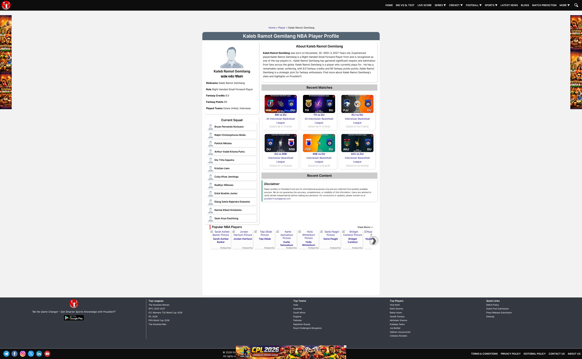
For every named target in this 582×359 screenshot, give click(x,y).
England (297, 316)
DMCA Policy (492, 305)
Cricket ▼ (456, 5)
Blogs (525, 5)
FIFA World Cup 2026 (159, 320)
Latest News (509, 5)
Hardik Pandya (397, 316)
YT (48, 353)
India (295, 305)
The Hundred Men (157, 324)
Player (281, 27)
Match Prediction (544, 5)
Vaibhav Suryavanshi (400, 332)
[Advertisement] (291, 17)
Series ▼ (440, 5)
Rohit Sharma (396, 308)
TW (31, 353)
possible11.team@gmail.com (277, 198)
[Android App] (74, 320)
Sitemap (490, 316)
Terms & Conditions (484, 353)
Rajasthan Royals (301, 324)
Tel (7, 353)
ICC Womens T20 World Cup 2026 (165, 312)
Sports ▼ (491, 5)
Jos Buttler (395, 328)
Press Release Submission (499, 312)
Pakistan (297, 320)
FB (15, 353)
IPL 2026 (153, 316)
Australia (297, 308)
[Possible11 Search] (576, 5)
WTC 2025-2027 (157, 308)
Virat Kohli (395, 305)
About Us (574, 353)
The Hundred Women (159, 305)
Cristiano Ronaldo (398, 335)
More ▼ (565, 5)
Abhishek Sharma (398, 320)
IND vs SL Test (405, 5)
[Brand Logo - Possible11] (74, 307)
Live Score (425, 5)
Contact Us (557, 353)
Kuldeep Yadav (397, 324)
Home (389, 5)
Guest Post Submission (497, 308)
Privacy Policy (511, 353)
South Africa (299, 312)
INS (23, 353)
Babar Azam (396, 312)
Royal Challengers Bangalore (307, 328)
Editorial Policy (535, 353)
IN (40, 353)
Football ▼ (474, 5)
